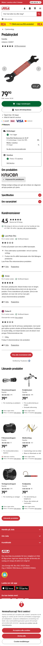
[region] (21, 622)
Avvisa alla (22, 636)
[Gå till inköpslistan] (29, 8)
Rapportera (15, 267)
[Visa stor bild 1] (21, 69)
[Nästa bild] (38, 68)
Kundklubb (6, 543)
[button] (5, 575)
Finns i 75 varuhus (32, 412)
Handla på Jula (8, 530)
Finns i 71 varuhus (12, 412)
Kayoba (4, 39)
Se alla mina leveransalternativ (16, 149)
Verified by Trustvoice (20, 361)
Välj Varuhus (10, 163)
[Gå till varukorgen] (35, 8)
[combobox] (21, 14)
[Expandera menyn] (40, 8)
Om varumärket (9, 201)
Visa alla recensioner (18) (21, 355)
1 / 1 (34, 86)
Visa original (19, 317)
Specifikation (8, 195)
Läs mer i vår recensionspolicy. (27, 228)
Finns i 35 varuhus (12, 458)
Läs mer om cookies (25, 623)
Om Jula (5, 536)
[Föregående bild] (4, 68)
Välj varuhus (8, 19)
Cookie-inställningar (21, 641)
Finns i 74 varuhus (32, 458)
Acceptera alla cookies (21, 630)
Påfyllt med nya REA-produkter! (23, 24)
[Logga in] (24, 8)
